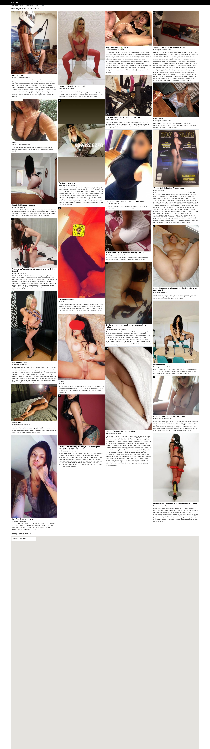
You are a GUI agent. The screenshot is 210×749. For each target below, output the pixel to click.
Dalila (14, 142)
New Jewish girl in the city (22, 519)
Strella (61, 382)
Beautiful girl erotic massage (23, 205)
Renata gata (16, 422)
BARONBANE (14, 2)
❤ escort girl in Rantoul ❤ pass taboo (168, 188)
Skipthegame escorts (17, 5)
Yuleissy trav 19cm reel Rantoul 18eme (169, 47)
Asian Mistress (18, 75)
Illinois (36, 5)
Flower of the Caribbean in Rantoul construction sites (175, 504)
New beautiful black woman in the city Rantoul (125, 253)
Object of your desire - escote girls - (121, 431)
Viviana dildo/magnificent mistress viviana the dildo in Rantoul (34, 270)
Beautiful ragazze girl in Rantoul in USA (169, 416)
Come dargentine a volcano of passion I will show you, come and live (175, 289)
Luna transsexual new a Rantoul (72, 86)
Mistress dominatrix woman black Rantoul (123, 117)
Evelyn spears (159, 365)
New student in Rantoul (21, 362)
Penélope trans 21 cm (67, 183)
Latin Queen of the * (67, 300)
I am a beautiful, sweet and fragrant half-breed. (125, 201)
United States (29, 5)
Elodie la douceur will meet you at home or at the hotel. (126, 326)
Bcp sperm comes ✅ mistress (118, 47)
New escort (158, 118)
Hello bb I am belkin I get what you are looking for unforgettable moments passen (79, 448)
